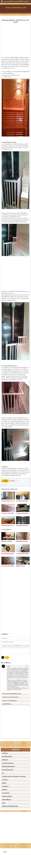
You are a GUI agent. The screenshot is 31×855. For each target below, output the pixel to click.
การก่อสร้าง (22, 59)
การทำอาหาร (5, 779)
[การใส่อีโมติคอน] (22, 645)
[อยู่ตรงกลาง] (17, 645)
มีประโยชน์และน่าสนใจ (7, 769)
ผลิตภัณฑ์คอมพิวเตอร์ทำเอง (8, 766)
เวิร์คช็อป (4, 783)
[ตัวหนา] (4, 645)
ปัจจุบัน (3, 803)
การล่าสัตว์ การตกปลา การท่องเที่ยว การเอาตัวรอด (13, 776)
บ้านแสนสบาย (5, 786)
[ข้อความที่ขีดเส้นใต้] (9, 645)
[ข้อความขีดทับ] (11, 645)
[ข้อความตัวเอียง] (6, 645)
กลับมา (5, 480)
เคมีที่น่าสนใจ (5, 759)
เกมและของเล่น (5, 793)
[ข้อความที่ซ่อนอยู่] (28, 645)
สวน (3, 773)
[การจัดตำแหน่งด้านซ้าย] (14, 645)
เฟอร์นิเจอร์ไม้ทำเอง (7, 704)
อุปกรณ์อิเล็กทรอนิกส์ (7, 756)
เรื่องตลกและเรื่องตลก (7, 796)
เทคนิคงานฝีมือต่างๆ (6, 799)
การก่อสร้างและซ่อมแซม (7, 763)
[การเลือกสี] (25, 645)
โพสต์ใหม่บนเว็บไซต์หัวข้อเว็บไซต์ (10, 806)
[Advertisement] (15, 39)
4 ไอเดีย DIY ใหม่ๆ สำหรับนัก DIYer (10, 697)
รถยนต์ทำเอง (5, 753)
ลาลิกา (8, 666)
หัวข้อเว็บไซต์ (15, 749)
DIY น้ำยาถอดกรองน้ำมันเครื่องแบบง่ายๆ (11, 693)
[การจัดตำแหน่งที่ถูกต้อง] (19, 645)
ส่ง (7, 657)
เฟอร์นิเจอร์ (4, 789)
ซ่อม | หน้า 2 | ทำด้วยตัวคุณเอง (9, 700)
